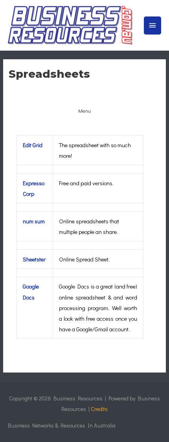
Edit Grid (32, 145)
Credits (99, 409)
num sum (34, 221)
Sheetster (34, 259)
